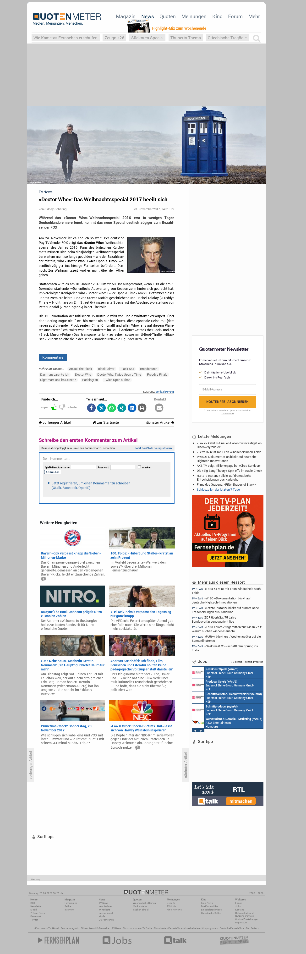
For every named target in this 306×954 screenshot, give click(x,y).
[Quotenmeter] (67, 19)
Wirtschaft (104, 909)
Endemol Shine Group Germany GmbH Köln (231, 697)
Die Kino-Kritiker (209, 906)
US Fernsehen (102, 928)
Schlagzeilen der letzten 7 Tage (218, 489)
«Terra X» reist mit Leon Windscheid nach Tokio (229, 452)
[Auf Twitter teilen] (101, 408)
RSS (32, 903)
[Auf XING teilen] (122, 408)
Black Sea (127, 369)
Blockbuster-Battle (211, 913)
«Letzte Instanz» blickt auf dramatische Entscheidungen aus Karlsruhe (224, 477)
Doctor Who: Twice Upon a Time (119, 374)
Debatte (171, 903)
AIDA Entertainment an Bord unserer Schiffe (226, 673)
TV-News (103, 903)
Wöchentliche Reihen (144, 903)
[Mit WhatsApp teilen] (111, 408)
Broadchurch (148, 369)
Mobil (33, 909)
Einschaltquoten (132, 928)
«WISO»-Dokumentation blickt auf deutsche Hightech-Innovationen (227, 459)
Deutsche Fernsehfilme (232, 928)
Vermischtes (105, 906)
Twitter (34, 919)
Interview (69, 909)
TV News (116, 928)
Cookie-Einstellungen (246, 919)
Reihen (68, 906)
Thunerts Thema (185, 37)
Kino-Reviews (174, 909)
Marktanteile (140, 906)
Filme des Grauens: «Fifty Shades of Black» (226, 484)
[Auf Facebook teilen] (91, 408)
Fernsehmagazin (70, 928)
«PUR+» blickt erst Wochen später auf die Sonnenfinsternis (226, 638)
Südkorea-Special (147, 37)
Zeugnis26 (114, 37)
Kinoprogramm (210, 928)
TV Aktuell (53, 928)
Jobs (238, 906)
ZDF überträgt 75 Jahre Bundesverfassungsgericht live (214, 619)
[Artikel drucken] (142, 408)
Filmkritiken (87, 928)
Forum (235, 16)
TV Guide (147, 928)
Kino (217, 16)
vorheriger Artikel (56, 422)
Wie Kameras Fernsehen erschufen (65, 37)
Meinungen (194, 16)
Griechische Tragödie (227, 37)
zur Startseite (107, 422)
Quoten (167, 16)
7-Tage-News (37, 913)
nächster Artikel (158, 422)
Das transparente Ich (54, 374)
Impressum (241, 922)
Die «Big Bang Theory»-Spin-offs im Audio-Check (229, 470)
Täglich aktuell (141, 909)
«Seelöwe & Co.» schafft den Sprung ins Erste (225, 648)
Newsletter (36, 906)
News (147, 16)
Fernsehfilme (175, 928)
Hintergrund (71, 903)
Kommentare (52, 357)
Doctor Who (83, 374)
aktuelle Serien (192, 928)
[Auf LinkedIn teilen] (132, 408)
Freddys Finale (157, 374)
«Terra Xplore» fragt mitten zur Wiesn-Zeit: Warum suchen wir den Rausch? (227, 629)
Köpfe (102, 916)
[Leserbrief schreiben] (159, 408)
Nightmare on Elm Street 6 (58, 380)
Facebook (35, 916)
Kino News (41, 928)
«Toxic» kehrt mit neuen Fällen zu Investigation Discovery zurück (229, 445)
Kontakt (239, 909)
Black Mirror (106, 369)
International (106, 913)
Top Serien (251, 928)
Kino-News (207, 903)
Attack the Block (80, 369)
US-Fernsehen (106, 919)
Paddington (90, 380)
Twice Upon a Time (117, 380)
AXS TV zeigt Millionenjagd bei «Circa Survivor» (229, 465)
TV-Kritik (171, 906)
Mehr (254, 16)
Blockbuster (160, 928)
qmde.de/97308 (165, 391)
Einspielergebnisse (211, 909)
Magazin (126, 16)
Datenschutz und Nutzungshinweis (244, 914)
